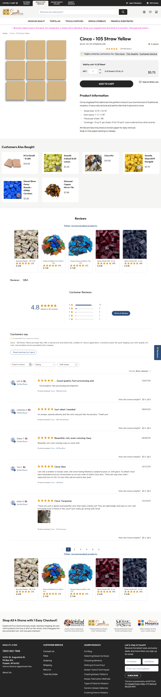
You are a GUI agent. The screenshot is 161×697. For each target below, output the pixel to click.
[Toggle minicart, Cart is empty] (156, 12)
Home (5, 33)
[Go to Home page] (13, 12)
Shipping (47, 665)
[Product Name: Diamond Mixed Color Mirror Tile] (53, 251)
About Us (7, 672)
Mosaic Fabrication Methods (97, 678)
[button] (26, 3)
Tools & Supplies (74, 21)
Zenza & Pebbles (97, 21)
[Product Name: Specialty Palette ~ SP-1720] (26, 251)
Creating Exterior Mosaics (96, 692)
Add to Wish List (150, 82)
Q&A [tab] (25, 280)
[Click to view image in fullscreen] (36, 69)
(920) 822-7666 (11, 650)
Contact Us (48, 651)
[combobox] (45, 364)
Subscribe (133, 675)
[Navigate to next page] (98, 549)
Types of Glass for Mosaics (96, 683)
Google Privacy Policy (137, 684)
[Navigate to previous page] (62, 549)
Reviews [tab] (14, 280)
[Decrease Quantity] (100, 72)
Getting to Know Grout (94, 665)
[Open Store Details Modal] (17, 3)
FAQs (45, 655)
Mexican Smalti (36, 21)
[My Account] (144, 12)
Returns (47, 669)
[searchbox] (19, 364)
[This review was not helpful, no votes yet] (148, 399)
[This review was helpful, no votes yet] (143, 399)
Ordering (47, 660)
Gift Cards (154, 3)
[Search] (123, 12)
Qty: (85, 71)
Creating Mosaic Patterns (96, 674)
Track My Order (50, 674)
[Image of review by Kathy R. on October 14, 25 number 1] (44, 516)
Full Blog (88, 651)
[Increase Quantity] (100, 69)
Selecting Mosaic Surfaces (96, 655)
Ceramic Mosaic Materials (96, 688)
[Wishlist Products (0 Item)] (150, 12)
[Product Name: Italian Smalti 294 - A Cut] (108, 251)
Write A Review (121, 313)
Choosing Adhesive (93, 660)
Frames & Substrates (122, 21)
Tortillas (55, 21)
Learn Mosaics (135, 3)
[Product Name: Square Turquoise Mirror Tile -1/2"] (80, 251)
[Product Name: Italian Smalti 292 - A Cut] (135, 251)
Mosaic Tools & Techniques (96, 669)
